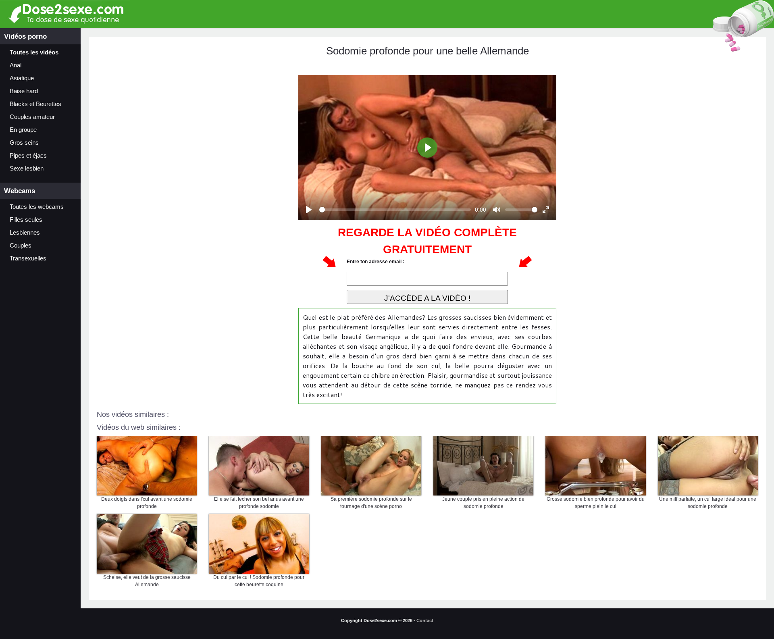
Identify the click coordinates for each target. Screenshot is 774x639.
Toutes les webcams (37, 207)
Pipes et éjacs (28, 155)
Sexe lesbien (27, 168)
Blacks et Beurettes (35, 104)
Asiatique (22, 78)
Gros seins (24, 142)
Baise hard (24, 91)
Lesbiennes (25, 232)
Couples (20, 245)
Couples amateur (32, 117)
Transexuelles (28, 258)
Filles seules (26, 219)
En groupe (23, 130)
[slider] (395, 210)
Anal (15, 65)
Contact (424, 620)
